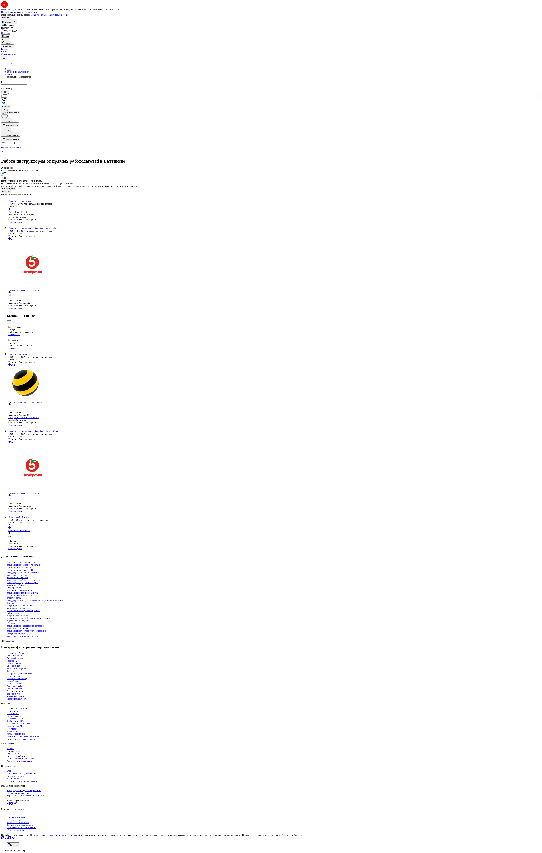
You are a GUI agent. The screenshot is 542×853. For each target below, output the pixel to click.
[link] (6, 42)
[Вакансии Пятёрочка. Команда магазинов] (273, 264)
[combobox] (14, 85)
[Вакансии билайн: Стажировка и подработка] (273, 383)
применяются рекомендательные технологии (57, 835)
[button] (4, 49)
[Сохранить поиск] (4, 99)
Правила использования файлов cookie (49, 15)
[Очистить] (5, 92)
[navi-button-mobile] (4, 58)
